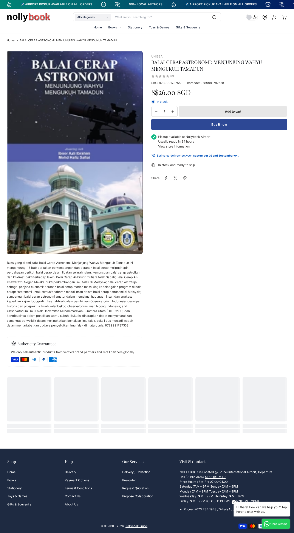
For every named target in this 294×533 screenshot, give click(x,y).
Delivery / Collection (136, 472)
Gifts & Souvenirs (19, 504)
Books (11, 480)
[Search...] (214, 17)
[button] (93, 17)
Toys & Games (17, 496)
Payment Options (77, 480)
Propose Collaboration (137, 496)
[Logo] (28, 17)
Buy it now (219, 124)
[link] (166, 178)
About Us (71, 504)
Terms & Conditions (78, 488)
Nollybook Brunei (136, 526)
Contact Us (72, 496)
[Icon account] (274, 17)
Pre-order (129, 480)
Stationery (14, 488)
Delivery (70, 472)
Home (10, 40)
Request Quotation (135, 488)
